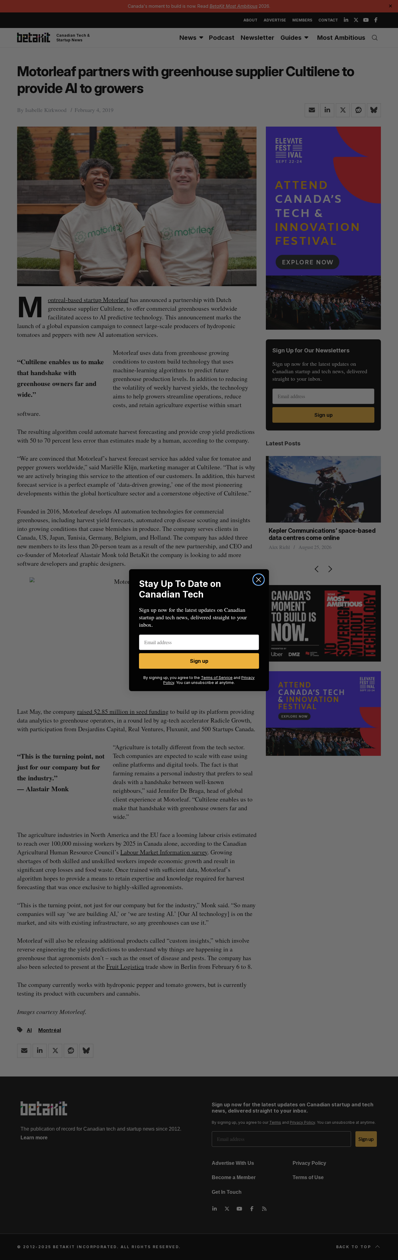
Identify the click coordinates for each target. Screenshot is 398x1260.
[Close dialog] (258, 579)
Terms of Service (217, 677)
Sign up (199, 661)
